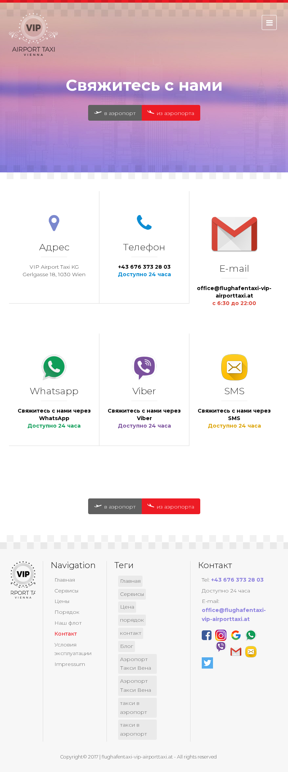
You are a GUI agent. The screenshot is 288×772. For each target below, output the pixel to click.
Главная (64, 579)
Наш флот (68, 622)
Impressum (69, 664)
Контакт (65, 633)
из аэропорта (174, 113)
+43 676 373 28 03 (144, 266)
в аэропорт (119, 113)
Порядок (67, 612)
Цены (61, 601)
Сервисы (66, 590)
